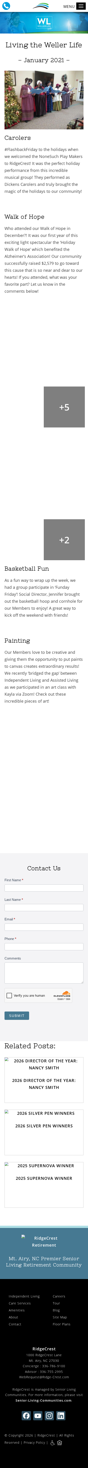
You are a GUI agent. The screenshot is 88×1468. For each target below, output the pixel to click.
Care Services (20, 1303)
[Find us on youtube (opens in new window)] (37, 1415)
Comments (13, 958)
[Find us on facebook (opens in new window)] (26, 1415)
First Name (14, 880)
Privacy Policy (34, 1442)
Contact (15, 1324)
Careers (59, 1296)
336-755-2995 (51, 1371)
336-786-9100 (53, 1366)
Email (10, 919)
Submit (17, 1016)
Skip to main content (64, 19)
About (13, 1317)
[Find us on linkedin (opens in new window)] (60, 1415)
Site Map (60, 1317)
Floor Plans (62, 1324)
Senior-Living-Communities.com (44, 1400)
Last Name (14, 899)
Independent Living (24, 1296)
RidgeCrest (46, 1435)
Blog (56, 1310)
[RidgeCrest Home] (44, 1242)
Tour (56, 1303)
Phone (10, 939)
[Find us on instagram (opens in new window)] (49, 1415)
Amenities (17, 1310)
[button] (6, 6)
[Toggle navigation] (81, 6)
